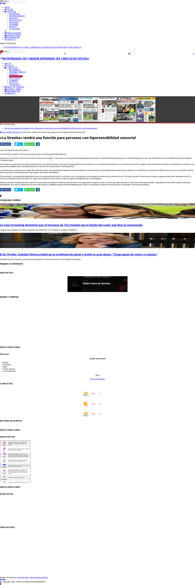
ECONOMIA (13, 24)
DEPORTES (13, 18)
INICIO (7, 7)
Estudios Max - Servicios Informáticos (32, 577)
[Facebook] (0, 3)
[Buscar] (1, 1)
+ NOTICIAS (11, 12)
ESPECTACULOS (15, 20)
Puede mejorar (9, 369)
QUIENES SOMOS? (13, 35)
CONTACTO (11, 39)
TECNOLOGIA (14, 29)
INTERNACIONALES (17, 16)
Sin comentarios (9, 371)
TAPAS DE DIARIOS (13, 33)
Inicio (4, 132)
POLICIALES (13, 22)
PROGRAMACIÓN (13, 37)
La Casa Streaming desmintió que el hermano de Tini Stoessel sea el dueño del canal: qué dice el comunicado (71, 225)
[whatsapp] (5, 3)
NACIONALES (14, 14)
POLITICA (13, 27)
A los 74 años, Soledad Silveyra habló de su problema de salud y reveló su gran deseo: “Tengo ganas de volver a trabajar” (79, 254)
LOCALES (9, 9)
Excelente (7, 365)
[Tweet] (18, 144)
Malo (5, 367)
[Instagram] (2, 3)
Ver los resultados (97, 379)
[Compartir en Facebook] (5, 144)
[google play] (4, 3)
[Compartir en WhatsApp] (29, 144)
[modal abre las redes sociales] (38, 144)
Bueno (5, 363)
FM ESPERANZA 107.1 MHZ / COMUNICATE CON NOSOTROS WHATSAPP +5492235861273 (44, 47)
